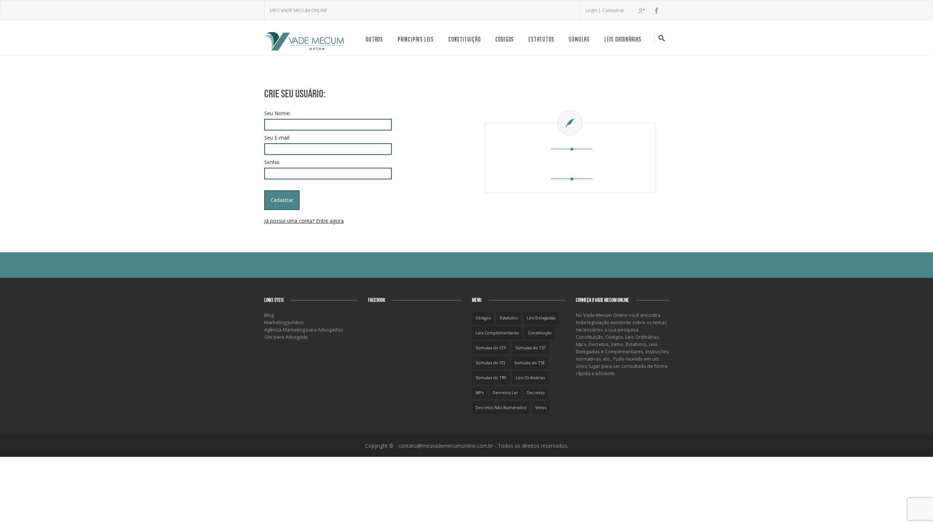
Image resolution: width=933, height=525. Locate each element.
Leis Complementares (497, 332)
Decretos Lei (505, 392)
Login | (594, 10)
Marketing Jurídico (284, 322)
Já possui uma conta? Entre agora (304, 220)
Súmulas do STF (491, 347)
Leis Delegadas (541, 317)
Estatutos (541, 39)
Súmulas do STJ (490, 362)
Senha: (272, 162)
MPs (480, 392)
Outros (374, 39)
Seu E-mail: (277, 137)
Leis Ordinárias (622, 39)
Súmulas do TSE (529, 362)
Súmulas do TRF (491, 377)
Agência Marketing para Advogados (303, 329)
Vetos (540, 407)
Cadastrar (613, 10)
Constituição (464, 39)
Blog (269, 315)
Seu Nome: (277, 113)
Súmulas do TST (530, 347)
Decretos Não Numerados (501, 407)
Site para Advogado (286, 337)
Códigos (504, 39)
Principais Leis (416, 39)
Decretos (535, 392)
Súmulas (579, 39)
